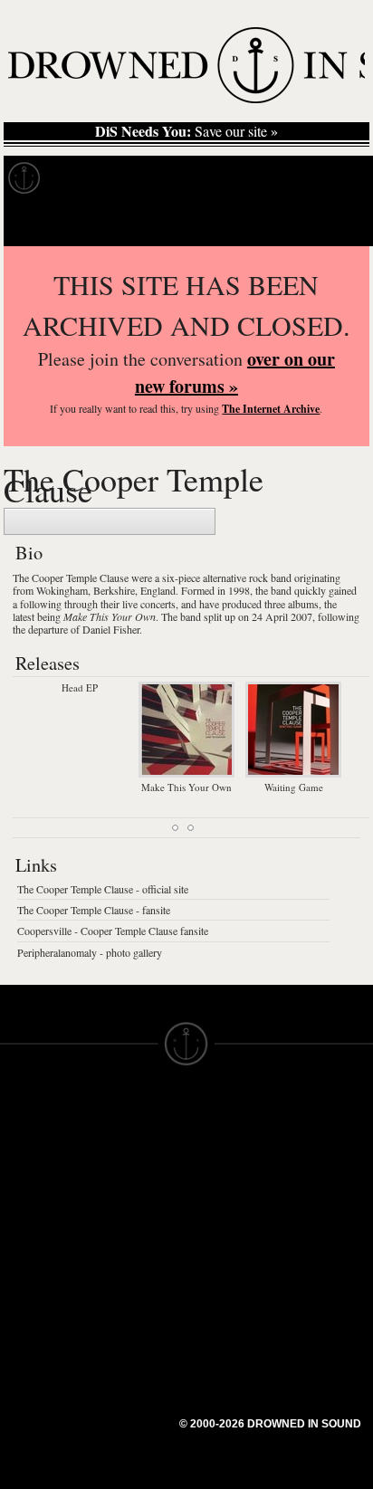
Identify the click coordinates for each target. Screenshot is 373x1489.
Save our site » (186, 131)
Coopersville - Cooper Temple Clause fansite (112, 930)
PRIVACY (215, 1144)
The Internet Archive (271, 408)
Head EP (80, 687)
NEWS (20, 1176)
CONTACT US (137, 1111)
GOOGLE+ (127, 1200)
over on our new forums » (235, 372)
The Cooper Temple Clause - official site (102, 889)
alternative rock (235, 577)
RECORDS (34, 1225)
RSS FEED (127, 1298)
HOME (21, 1144)
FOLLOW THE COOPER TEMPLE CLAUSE (109, 521)
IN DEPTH (31, 1193)
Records (90, 178)
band (281, 577)
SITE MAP (31, 1160)
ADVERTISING (232, 1160)
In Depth (175, 178)
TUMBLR (121, 1265)
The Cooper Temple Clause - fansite (93, 909)
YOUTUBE (126, 1281)
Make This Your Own (109, 616)
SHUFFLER (129, 1249)
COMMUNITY (42, 1339)
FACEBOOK (130, 1216)
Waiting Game (293, 786)
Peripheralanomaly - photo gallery (89, 952)
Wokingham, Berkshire (85, 590)
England (158, 590)
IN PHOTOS (37, 1209)
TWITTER (123, 1233)
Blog (340, 178)
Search (333, 223)
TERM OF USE (233, 1128)
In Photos (265, 178)
